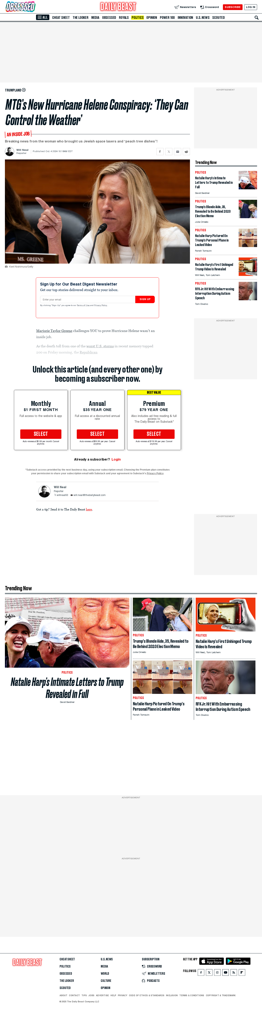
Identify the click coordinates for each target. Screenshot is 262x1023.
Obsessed (109, 17)
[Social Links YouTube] (225, 973)
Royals (124, 17)
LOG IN (250, 7)
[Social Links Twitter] (209, 973)
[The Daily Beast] (118, 7)
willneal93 (62, 495)
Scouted (218, 17)
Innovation (185, 17)
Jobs (91, 995)
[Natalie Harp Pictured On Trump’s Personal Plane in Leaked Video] (248, 246)
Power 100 (167, 17)
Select (41, 434)
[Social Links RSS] (233, 973)
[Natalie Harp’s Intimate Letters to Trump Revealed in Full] (248, 188)
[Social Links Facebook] (201, 973)
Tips (84, 995)
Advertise (102, 995)
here (89, 509)
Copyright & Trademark (221, 995)
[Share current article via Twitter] (168, 151)
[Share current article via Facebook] (160, 151)
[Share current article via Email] (177, 151)
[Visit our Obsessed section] (33, 7)
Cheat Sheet (61, 17)
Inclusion (172, 995)
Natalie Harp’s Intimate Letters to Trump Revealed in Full (67, 687)
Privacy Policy (101, 306)
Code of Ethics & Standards (146, 995)
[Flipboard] (242, 973)
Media (95, 17)
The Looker (80, 17)
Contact (74, 995)
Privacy (122, 995)
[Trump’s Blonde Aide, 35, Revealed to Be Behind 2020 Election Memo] (248, 217)
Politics (137, 17)
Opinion (151, 17)
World (105, 973)
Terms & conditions (191, 995)
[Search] (257, 18)
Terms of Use (83, 306)
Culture (106, 980)
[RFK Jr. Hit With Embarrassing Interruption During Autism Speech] (248, 299)
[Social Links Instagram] (217, 973)
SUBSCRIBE (233, 7)
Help (113, 995)
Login (116, 459)
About (63, 995)
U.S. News (202, 17)
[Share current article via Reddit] (186, 151)
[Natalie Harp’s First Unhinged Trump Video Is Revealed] (248, 275)
